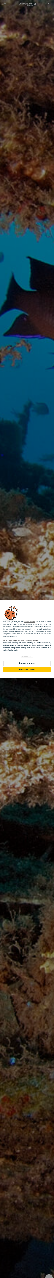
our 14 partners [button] (29, 622)
